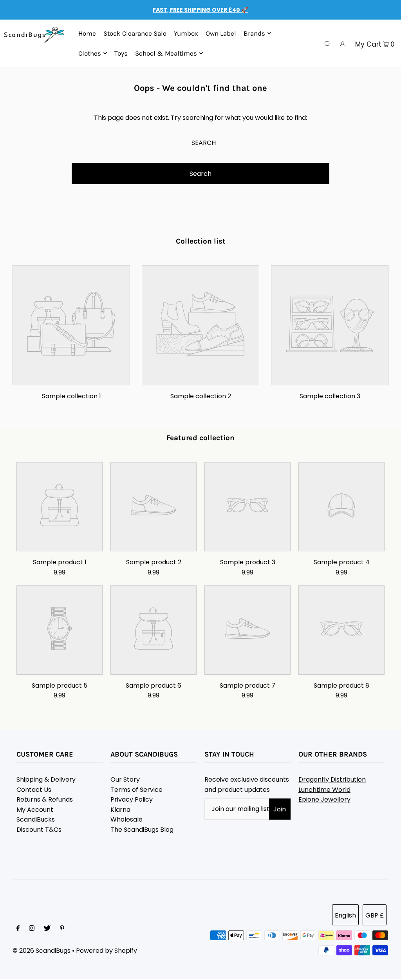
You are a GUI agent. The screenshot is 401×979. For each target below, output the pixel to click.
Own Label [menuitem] (221, 33)
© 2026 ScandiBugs (41, 950)
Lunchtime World (324, 789)
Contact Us (33, 789)
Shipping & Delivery (46, 779)
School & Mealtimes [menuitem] (166, 53)
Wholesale (126, 819)
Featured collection (200, 438)
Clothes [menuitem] (89, 53)
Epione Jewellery (324, 799)
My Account (34, 809)
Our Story (125, 779)
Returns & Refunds (44, 799)
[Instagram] (31, 929)
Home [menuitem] (87, 33)
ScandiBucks (35, 819)
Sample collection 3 (330, 396)
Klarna (120, 809)
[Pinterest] (62, 929)
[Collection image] (71, 379)
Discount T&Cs (38, 829)
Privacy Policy (131, 799)
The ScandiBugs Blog (141, 829)
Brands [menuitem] (254, 33)
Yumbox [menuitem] (186, 33)
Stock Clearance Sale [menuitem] (134, 33)
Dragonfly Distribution (332, 779)
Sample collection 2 (200, 396)
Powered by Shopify (106, 950)
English (345, 915)
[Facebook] (18, 929)
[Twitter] (47, 929)
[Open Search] (327, 43)
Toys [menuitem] (121, 53)
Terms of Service (136, 789)
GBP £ (374, 915)
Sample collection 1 (71, 396)
